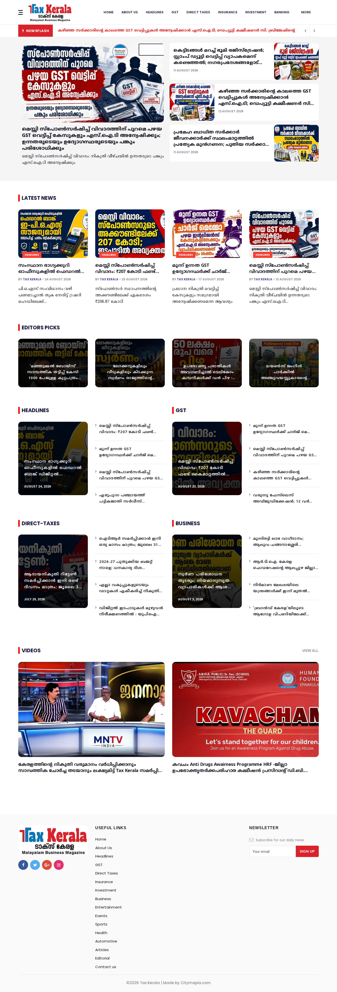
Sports (101, 924)
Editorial (102, 958)
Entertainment (108, 907)
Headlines (155, 12)
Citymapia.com (196, 982)
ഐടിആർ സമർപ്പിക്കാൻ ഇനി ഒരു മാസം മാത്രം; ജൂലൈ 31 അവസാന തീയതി (130, 542)
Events (101, 915)
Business (103, 898)
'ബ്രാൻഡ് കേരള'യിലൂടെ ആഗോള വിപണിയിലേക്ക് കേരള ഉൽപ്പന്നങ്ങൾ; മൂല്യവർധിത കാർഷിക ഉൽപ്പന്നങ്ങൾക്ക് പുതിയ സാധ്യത (279, 612)
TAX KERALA (32, 279)
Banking (281, 12)
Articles (102, 949)
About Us (129, 12)
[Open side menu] (20, 12)
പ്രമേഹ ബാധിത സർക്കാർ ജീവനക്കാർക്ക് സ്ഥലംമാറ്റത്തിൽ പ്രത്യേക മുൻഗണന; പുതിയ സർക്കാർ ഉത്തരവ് (166, 30)
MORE (306, 12)
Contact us (105, 966)
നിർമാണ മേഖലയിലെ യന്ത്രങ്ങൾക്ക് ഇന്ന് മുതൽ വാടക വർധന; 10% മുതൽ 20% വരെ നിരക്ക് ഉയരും (285, 589)
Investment (255, 12)
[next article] (305, 31)
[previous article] (314, 31)
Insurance (227, 12)
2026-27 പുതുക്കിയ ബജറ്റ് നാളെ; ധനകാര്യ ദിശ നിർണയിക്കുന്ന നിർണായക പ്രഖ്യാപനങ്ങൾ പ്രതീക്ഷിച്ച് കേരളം (127, 566)
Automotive (106, 941)
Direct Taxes (198, 12)
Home (108, 12)
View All (310, 651)
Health (101, 932)
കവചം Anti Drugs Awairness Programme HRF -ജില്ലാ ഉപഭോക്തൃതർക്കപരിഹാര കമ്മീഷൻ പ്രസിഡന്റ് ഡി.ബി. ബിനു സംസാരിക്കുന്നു (238, 771)
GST (175, 12)
